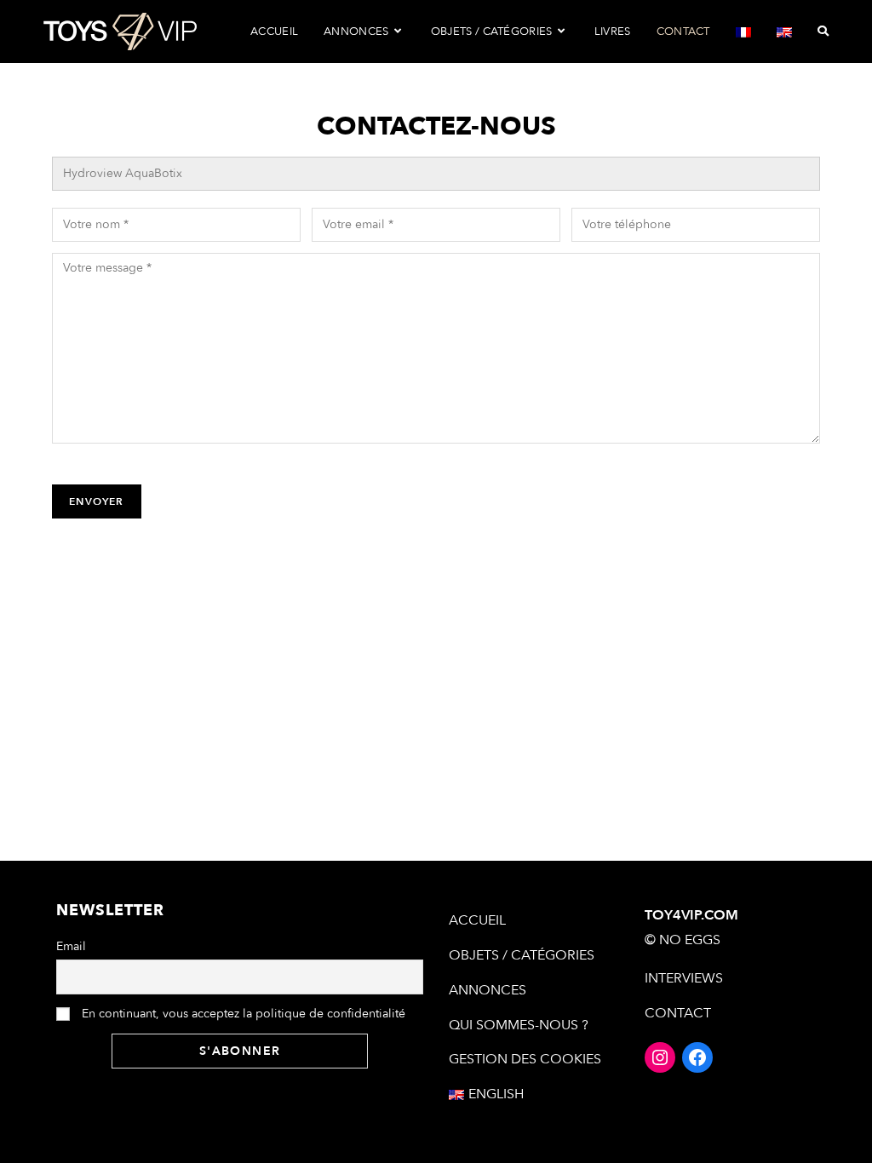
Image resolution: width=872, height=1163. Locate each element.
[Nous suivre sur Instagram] (660, 1057)
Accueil (477, 920)
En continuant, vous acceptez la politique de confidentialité (241, 1013)
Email (71, 946)
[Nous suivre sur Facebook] (697, 1057)
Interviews (684, 978)
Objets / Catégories (521, 955)
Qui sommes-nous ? (518, 1025)
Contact (678, 1013)
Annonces (487, 990)
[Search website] (823, 31)
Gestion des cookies (525, 1059)
